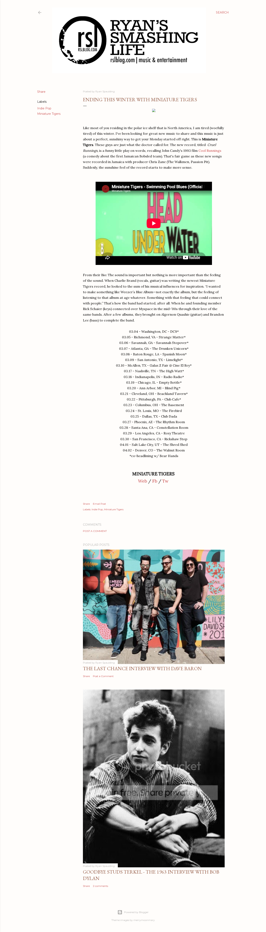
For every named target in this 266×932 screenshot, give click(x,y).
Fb (154, 481)
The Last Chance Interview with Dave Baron (142, 668)
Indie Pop (44, 108)
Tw (165, 481)
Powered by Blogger (136, 912)
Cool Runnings (209, 150)
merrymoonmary (144, 920)
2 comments (100, 886)
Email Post (99, 503)
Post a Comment (95, 531)
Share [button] (41, 92)
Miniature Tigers (48, 114)
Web (142, 481)
